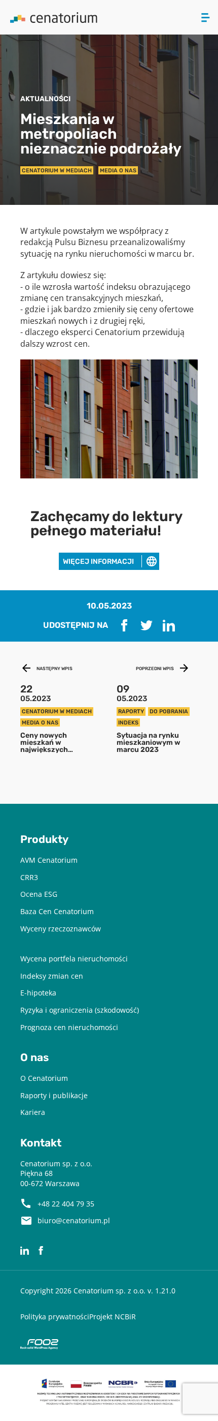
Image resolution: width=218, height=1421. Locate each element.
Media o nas (118, 170)
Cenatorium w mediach (57, 170)
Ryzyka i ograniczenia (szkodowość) (79, 1010)
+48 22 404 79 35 (66, 1203)
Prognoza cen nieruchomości (69, 1027)
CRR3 (29, 877)
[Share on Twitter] (146, 625)
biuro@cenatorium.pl (74, 1220)
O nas (34, 1057)
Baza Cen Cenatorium (57, 911)
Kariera (32, 1112)
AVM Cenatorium (49, 860)
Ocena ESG (38, 894)
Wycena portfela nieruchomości (74, 958)
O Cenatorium (44, 1078)
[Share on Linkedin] (169, 625)
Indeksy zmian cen (51, 976)
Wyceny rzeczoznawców (60, 928)
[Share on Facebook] (124, 625)
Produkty (44, 839)
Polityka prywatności (54, 1316)
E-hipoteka (38, 992)
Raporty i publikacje (54, 1095)
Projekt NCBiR (112, 1316)
